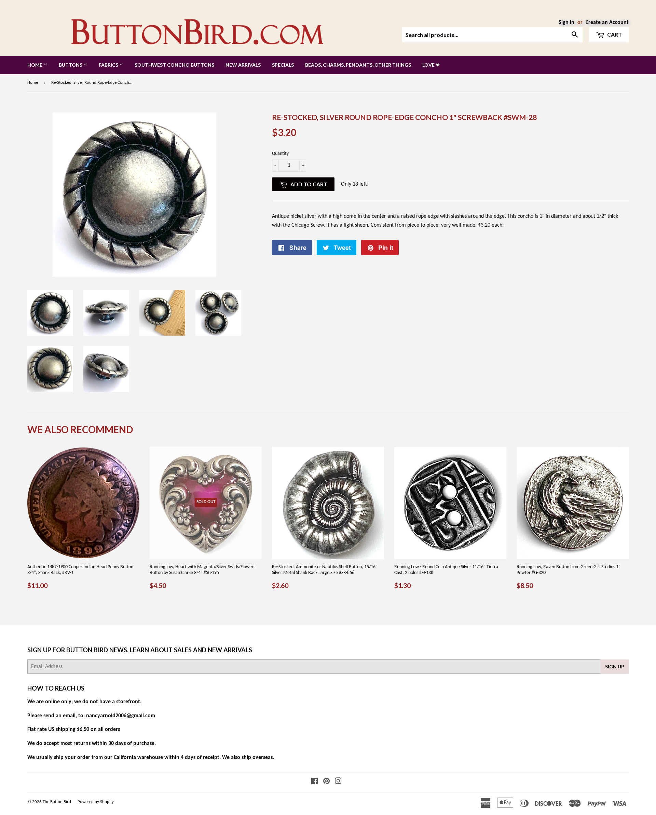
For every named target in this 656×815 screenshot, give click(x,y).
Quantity (280, 153)
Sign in (566, 22)
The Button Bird (57, 802)
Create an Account (607, 22)
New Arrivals (243, 65)
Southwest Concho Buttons (174, 65)
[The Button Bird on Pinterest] (326, 782)
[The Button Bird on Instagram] (338, 782)
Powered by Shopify (96, 802)
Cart (614, 34)
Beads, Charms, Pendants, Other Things (358, 65)
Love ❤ (431, 65)
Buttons (71, 65)
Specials (283, 65)
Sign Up (614, 666)
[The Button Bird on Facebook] (314, 782)
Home (35, 65)
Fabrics (109, 65)
